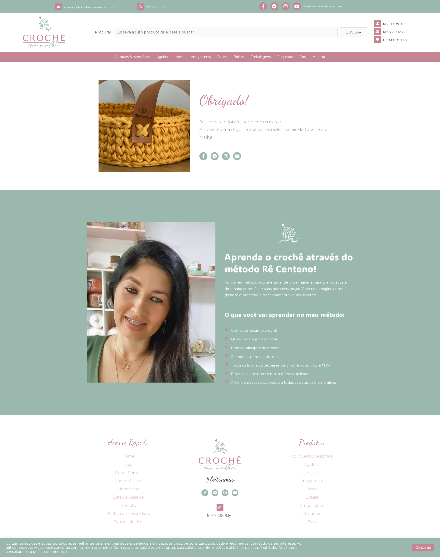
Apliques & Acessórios (132, 57)
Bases (222, 57)
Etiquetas (285, 57)
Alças (180, 57)
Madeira (318, 57)
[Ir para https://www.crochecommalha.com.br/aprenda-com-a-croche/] (407, 31)
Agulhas (163, 57)
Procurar (103, 32)
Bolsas (239, 57)
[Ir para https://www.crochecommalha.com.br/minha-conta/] (407, 23)
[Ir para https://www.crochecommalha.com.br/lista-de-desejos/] (407, 39)
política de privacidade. (52, 552)
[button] (353, 32)
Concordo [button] (423, 548)
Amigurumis (201, 57)
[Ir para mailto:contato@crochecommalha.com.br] (96, 7)
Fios (302, 57)
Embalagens (260, 57)
